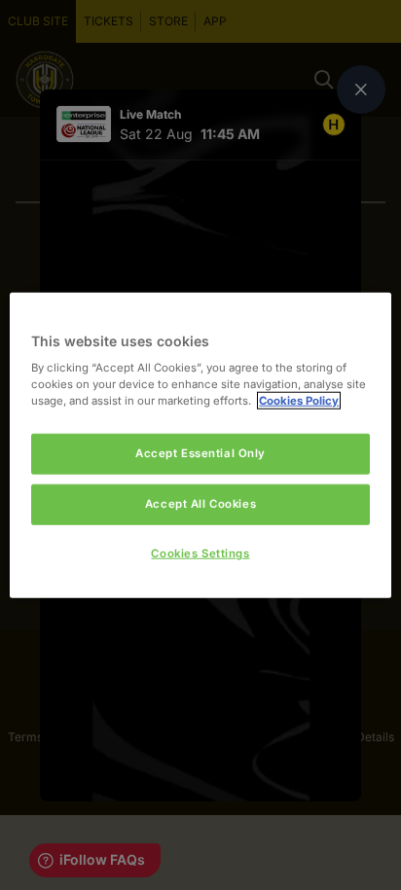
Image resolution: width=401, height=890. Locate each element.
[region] (200, 445)
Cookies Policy (299, 401)
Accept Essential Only (200, 453)
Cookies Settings (200, 553)
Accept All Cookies (200, 504)
